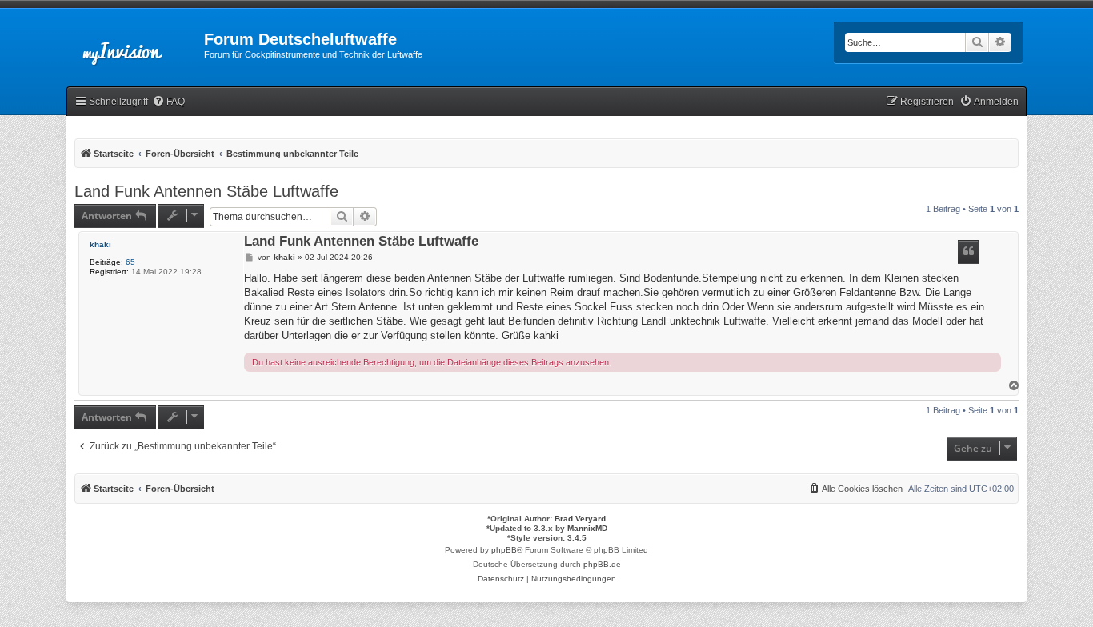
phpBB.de (602, 564)
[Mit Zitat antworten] (968, 252)
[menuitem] (168, 102)
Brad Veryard (580, 518)
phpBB (504, 549)
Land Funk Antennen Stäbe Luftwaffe (206, 191)
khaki (100, 244)
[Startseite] (135, 44)
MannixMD (587, 528)
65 (130, 262)
